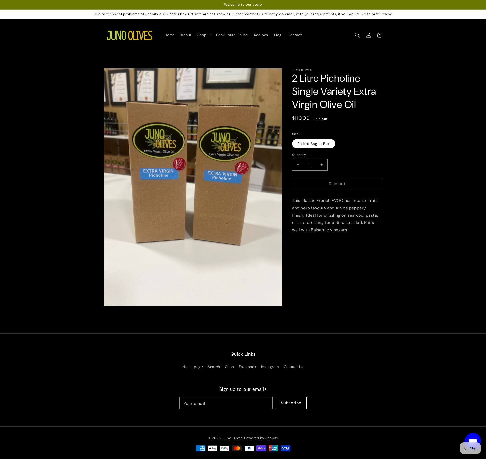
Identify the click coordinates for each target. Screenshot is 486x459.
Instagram (270, 366)
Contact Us (293, 366)
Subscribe (291, 402)
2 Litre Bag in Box (313, 143)
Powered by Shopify (261, 438)
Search (214, 366)
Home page (193, 366)
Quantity (299, 154)
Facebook (247, 366)
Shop (229, 366)
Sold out (337, 183)
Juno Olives (233, 438)
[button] (357, 34)
